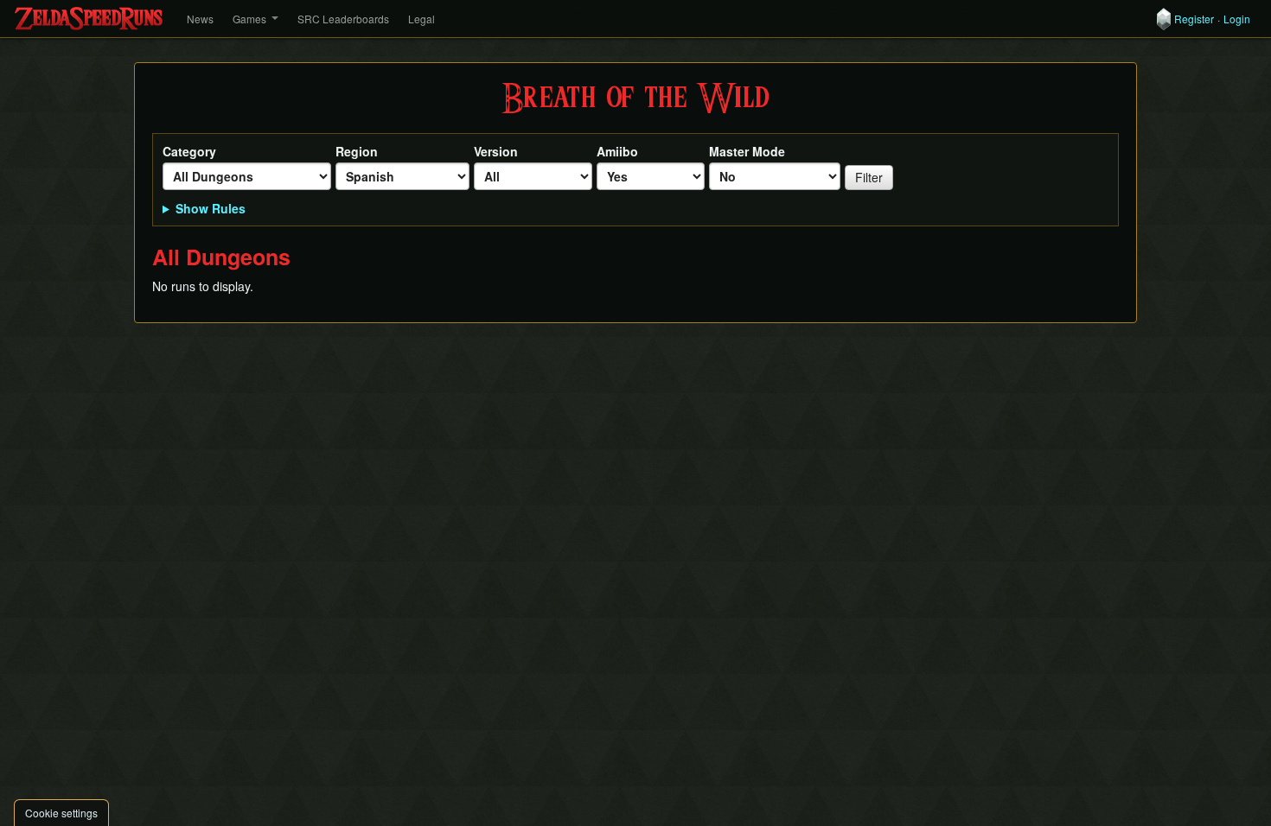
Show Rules (211, 208)
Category (189, 151)
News (200, 18)
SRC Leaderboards (343, 18)
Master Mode (747, 151)
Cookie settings (61, 812)
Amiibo (617, 151)
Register (1194, 19)
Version (496, 151)
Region (356, 151)
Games (249, 18)
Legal (421, 18)
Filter (869, 177)
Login (1236, 19)
